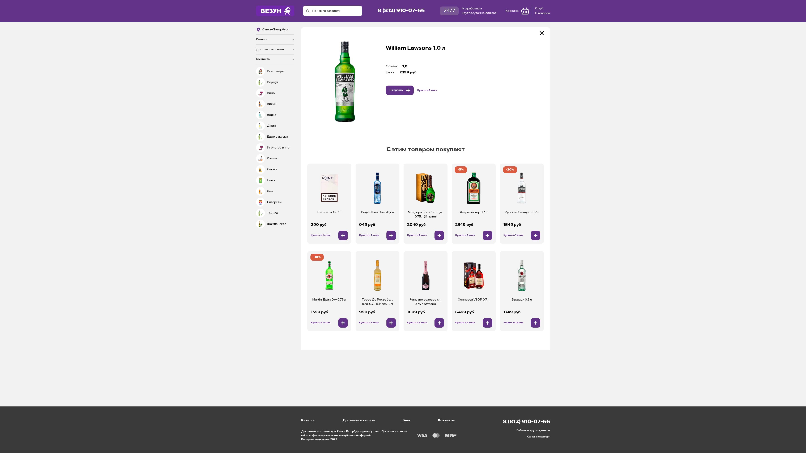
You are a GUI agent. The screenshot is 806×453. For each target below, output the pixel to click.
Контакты (263, 59)
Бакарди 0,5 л (522, 299)
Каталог (262, 39)
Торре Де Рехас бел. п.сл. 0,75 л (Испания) (377, 302)
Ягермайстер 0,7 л (473, 212)
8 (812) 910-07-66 (401, 10)
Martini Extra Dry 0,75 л (329, 299)
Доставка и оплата (270, 49)
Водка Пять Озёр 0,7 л (377, 212)
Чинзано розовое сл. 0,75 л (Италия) (425, 302)
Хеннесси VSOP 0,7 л (473, 299)
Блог (407, 420)
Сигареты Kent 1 (329, 212)
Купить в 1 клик (427, 90)
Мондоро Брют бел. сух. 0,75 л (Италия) (425, 214)
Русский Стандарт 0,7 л (522, 212)
